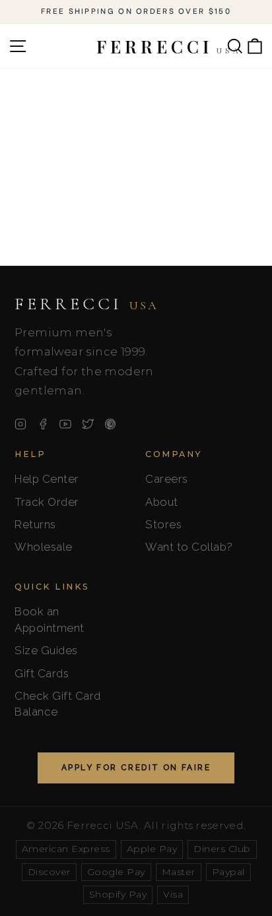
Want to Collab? (189, 546)
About (161, 501)
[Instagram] (20, 424)
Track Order (47, 501)
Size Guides (46, 650)
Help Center (47, 478)
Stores (163, 524)
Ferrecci (86, 304)
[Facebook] (43, 424)
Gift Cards (42, 673)
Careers (166, 478)
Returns (35, 524)
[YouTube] (65, 424)
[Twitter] (88, 424)
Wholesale (44, 546)
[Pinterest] (110, 424)
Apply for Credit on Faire (136, 767)
